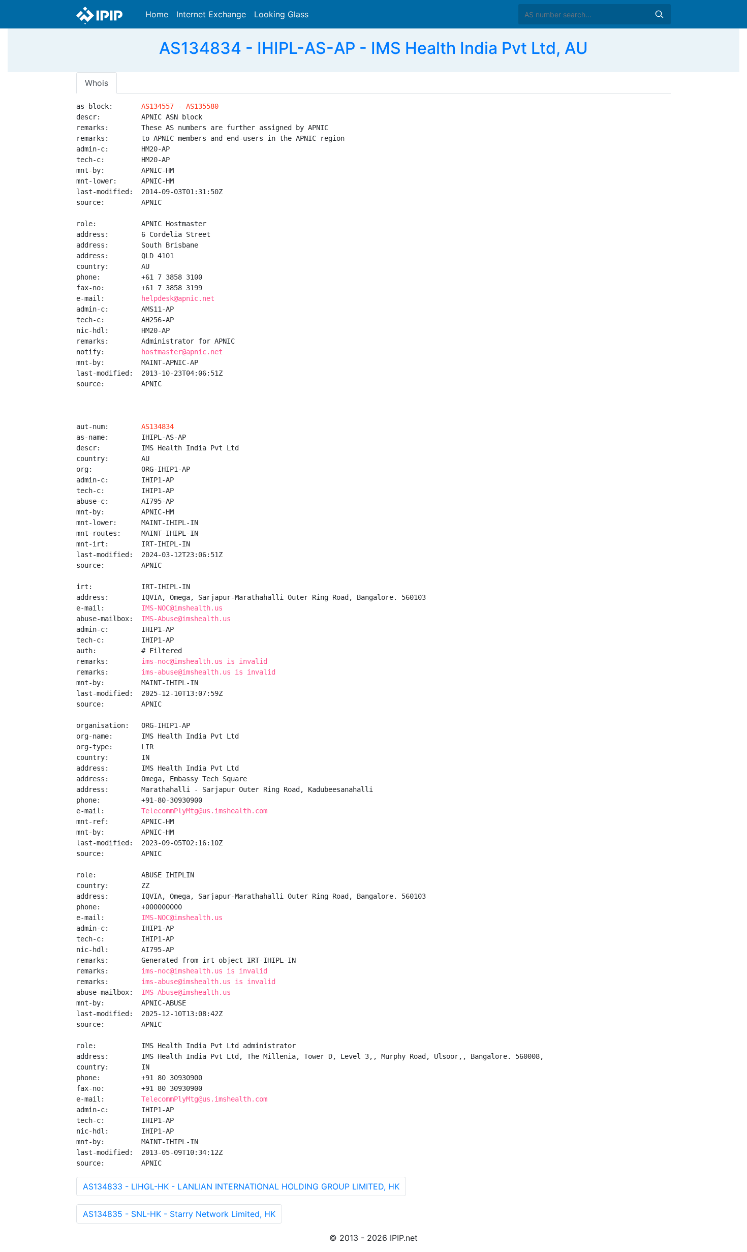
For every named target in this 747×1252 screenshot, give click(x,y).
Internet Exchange (211, 14)
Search (659, 14)
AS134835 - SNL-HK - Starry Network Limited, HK (179, 1214)
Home (156, 14)
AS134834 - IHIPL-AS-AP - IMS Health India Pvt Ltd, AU (373, 48)
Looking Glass (281, 14)
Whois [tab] (96, 83)
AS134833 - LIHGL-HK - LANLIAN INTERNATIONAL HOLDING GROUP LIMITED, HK (241, 1186)
